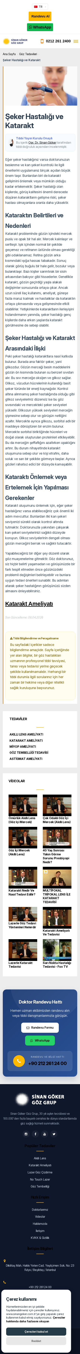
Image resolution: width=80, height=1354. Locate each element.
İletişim (40, 1231)
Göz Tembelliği (40, 1186)
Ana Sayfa (9, 54)
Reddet (36, 1341)
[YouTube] (44, 1134)
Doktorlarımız (40, 1209)
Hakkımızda (40, 1224)
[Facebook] (35, 1134)
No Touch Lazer (40, 1179)
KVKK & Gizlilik (40, 1238)
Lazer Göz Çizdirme (40, 1172)
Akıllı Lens (40, 1158)
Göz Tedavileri (28, 54)
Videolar (40, 1216)
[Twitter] (53, 1134)
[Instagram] (26, 1134)
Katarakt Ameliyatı (29, 603)
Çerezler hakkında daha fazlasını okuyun (35, 1319)
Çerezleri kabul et (36, 1331)
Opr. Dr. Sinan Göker (42, 142)
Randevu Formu (42, 1027)
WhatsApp (42, 1040)
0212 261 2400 (58, 41)
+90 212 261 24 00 (47, 1063)
